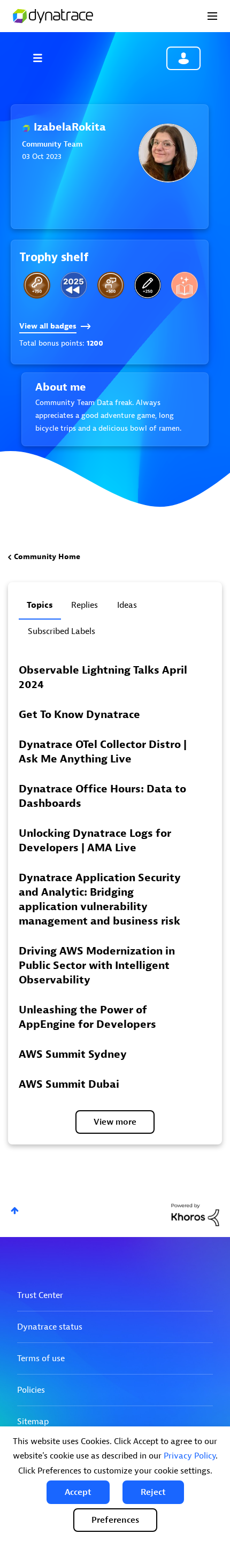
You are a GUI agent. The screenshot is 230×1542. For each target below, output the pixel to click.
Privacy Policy (190, 1456)
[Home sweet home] (37, 285)
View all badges (47, 326)
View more (115, 1122)
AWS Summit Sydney (73, 1054)
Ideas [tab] (127, 605)
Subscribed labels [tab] (61, 631)
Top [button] (14, 1210)
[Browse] (42, 57)
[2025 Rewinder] (73, 285)
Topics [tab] (40, 605)
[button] (78, 1492)
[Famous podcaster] (147, 285)
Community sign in (183, 58)
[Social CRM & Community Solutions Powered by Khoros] (195, 1214)
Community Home (47, 556)
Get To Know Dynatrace (79, 714)
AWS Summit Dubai (69, 1084)
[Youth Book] (184, 285)
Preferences (115, 1520)
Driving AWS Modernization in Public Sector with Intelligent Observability (97, 965)
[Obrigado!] (110, 285)
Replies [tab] (84, 605)
